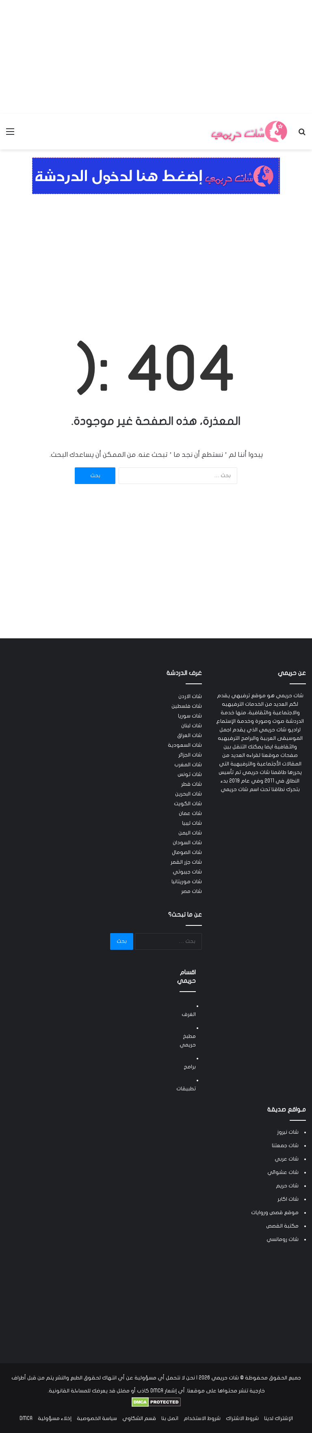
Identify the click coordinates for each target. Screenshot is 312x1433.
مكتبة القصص (282, 1226)
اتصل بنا (169, 1418)
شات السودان (187, 842)
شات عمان (190, 813)
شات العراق (189, 735)
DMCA (26, 1418)
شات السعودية (185, 745)
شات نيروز (288, 1132)
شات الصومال (187, 852)
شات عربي (287, 1159)
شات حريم (287, 1186)
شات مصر (191, 891)
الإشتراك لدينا (278, 1418)
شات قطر (191, 784)
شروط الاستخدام (202, 1418)
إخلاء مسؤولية (55, 1418)
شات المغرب (188, 764)
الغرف (189, 1014)
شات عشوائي (283, 1172)
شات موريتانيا (186, 881)
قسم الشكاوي (139, 1418)
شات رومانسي (282, 1239)
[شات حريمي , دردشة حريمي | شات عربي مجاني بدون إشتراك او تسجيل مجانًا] (248, 131)
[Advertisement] (156, 57)
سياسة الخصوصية (97, 1418)
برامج (190, 1067)
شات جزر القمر (186, 862)
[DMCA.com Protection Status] (156, 1405)
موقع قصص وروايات (275, 1212)
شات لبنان (191, 725)
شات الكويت (188, 803)
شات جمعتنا (285, 1145)
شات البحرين (188, 794)
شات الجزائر (190, 755)
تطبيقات (186, 1089)
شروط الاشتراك (242, 1418)
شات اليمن (190, 833)
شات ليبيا (192, 823)
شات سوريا (190, 716)
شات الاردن (190, 696)
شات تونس (190, 774)
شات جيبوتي (187, 872)
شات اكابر (288, 1199)
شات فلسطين (186, 706)
